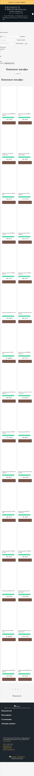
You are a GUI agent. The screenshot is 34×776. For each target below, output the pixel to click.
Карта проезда (6, 741)
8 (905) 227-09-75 (12, 9)
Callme (2, 63)
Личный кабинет (8, 724)
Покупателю (6, 711)
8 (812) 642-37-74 (12, 7)
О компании (6, 719)
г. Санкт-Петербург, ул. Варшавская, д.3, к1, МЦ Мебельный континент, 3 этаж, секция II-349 (15, 17)
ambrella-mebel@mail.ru (16, 11)
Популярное (6, 715)
